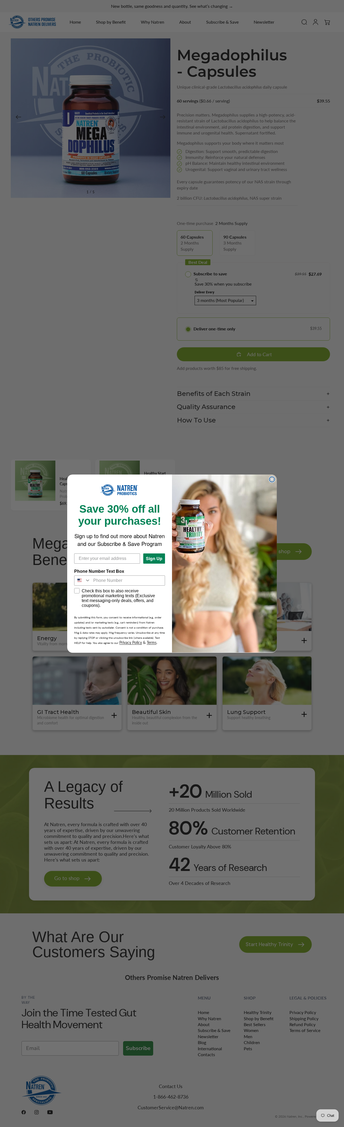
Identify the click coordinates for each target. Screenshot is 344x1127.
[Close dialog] (272, 479)
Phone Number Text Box (99, 571)
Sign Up (154, 558)
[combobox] (82, 580)
